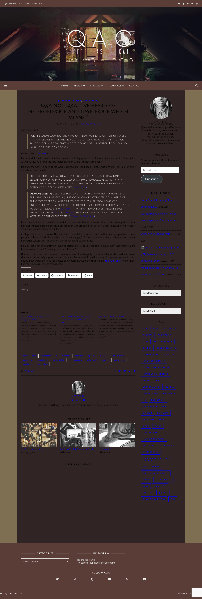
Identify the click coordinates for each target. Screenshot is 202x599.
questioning (28, 364)
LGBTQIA (169, 387)
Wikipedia (79, 187)
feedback (166, 341)
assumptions (45, 355)
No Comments (90, 123)
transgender (163, 479)
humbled (105, 449)
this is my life (151, 466)
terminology (43, 364)
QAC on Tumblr (33, 3)
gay (56, 212)
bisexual (103, 355)
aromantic (170, 328)
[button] (39, 434)
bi (56, 355)
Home (64, 85)
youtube (148, 492)
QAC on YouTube (13, 3)
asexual (148, 335)
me (144, 400)
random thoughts (154, 439)
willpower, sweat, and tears (155, 233)
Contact (135, 85)
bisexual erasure (118, 355)
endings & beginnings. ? (76, 449)
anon (25, 355)
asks (34, 355)
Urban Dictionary (82, 216)
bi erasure (66, 355)
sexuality (149, 445)
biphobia (91, 355)
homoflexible (58, 360)
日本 (173, 499)
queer (158, 426)
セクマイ (163, 492)
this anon (42, 153)
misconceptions (75, 360)
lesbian (69, 212)
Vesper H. (29, 370)
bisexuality (68, 208)
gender (147, 348)
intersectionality (154, 361)
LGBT (158, 380)
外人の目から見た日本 (154, 499)
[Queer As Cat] (101, 44)
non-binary (158, 400)
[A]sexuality (66, 100)
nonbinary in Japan (154, 406)
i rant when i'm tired (155, 374)
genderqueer (151, 354)
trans (146, 479)
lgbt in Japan (151, 387)
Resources (114, 85)
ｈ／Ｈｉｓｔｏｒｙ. (32, 449)
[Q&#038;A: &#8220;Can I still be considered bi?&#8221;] (117, 327)
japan (146, 380)
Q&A (78, 100)
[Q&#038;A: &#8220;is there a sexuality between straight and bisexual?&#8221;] (40, 328)
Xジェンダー (160, 486)
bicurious (79, 355)
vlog (146, 486)
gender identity (166, 348)
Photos (95, 85)
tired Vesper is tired (155, 473)
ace (145, 328)
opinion (106, 360)
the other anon (113, 260)
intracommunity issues (157, 367)
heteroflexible (42, 360)
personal (163, 413)
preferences (119, 360)
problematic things (155, 419)
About (78, 85)
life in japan (150, 393)
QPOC (146, 426)
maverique (169, 393)
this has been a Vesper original (157, 459)
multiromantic (92, 360)
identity (169, 354)
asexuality (164, 335)
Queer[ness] (90, 100)
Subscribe (151, 179)
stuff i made (167, 445)
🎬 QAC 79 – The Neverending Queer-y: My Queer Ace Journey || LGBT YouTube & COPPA (160, 254)
